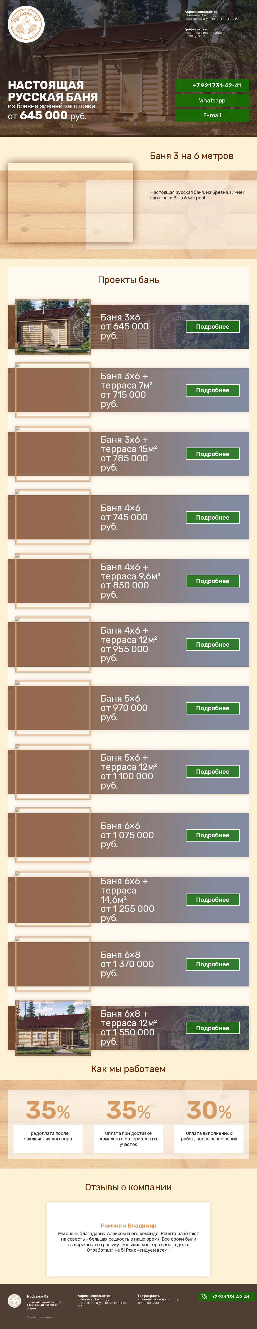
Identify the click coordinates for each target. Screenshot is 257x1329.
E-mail (212, 115)
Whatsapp (212, 100)
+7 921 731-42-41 (217, 85)
